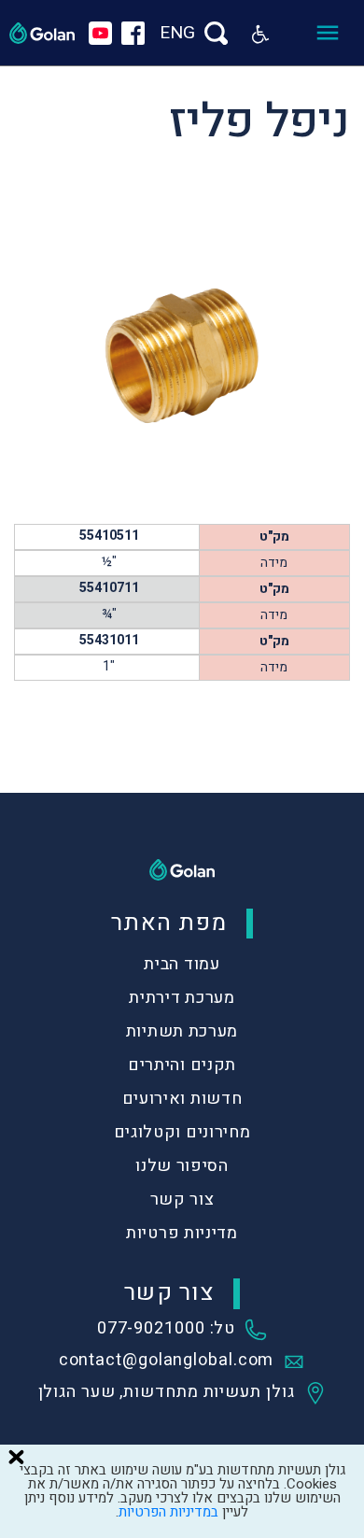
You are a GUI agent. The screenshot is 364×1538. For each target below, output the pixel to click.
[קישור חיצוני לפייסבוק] (133, 33)
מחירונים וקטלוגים (182, 1132)
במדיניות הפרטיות (168, 1512)
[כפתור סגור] (16, 1457)
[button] (260, 33)
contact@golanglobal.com (166, 1361)
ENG (177, 33)
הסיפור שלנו (182, 1165)
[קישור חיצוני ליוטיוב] (100, 33)
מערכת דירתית (181, 997)
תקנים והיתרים (182, 1065)
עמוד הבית (181, 964)
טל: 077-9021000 (166, 1330)
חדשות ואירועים (182, 1098)
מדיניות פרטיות (182, 1233)
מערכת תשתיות (182, 1031)
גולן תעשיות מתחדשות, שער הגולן (166, 1393)
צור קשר (182, 1199)
